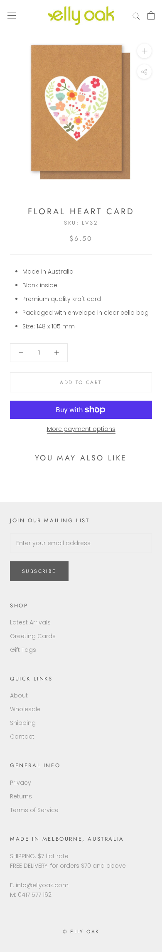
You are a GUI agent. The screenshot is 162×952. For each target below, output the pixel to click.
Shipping (23, 723)
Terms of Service (34, 810)
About (19, 695)
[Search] (136, 15)
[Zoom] (144, 51)
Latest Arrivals (30, 622)
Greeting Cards (33, 636)
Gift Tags (23, 650)
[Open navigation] (11, 15)
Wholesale (25, 709)
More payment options (81, 429)
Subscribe (39, 571)
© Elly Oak (81, 931)
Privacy (20, 782)
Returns (21, 796)
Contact (22, 736)
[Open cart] (151, 15)
